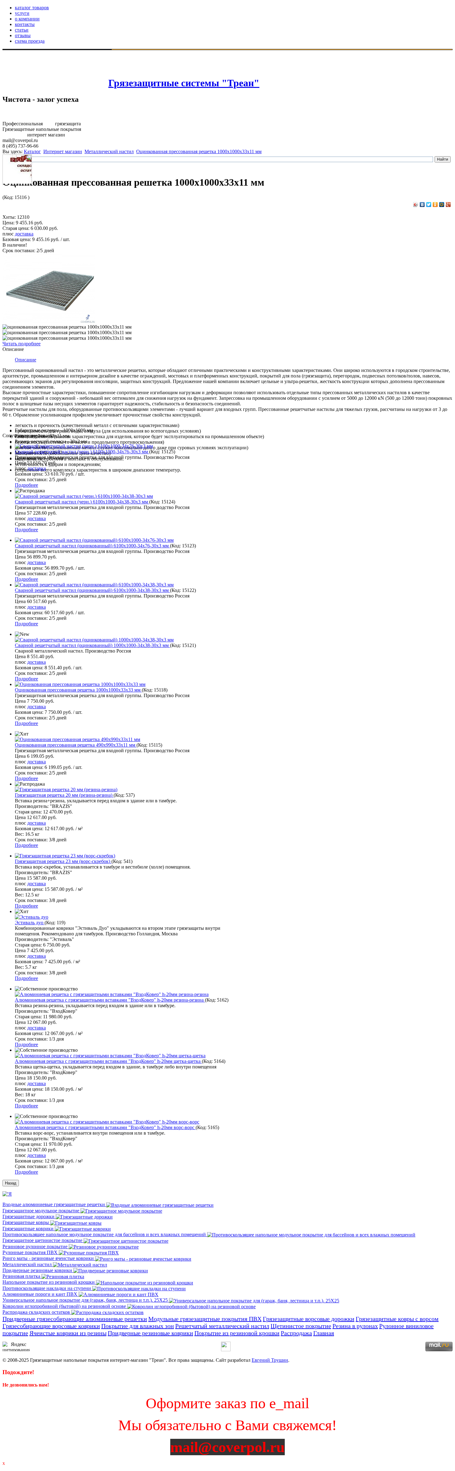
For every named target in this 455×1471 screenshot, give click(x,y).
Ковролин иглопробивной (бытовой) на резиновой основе (64, 1306)
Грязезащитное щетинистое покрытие (43, 1240)
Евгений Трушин (270, 1360)
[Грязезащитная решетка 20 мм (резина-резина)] (66, 789)
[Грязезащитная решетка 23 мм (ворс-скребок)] (65, 855)
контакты (25, 24)
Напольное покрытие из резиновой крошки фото (56, 85)
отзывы (23, 35)
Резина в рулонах (355, 1325)
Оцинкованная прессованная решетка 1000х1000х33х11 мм (199, 151)
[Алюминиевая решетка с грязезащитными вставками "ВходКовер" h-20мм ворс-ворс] (107, 1121)
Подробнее (26, 485)
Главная (323, 1333)
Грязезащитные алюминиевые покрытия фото (53, 68)
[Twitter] (429, 205)
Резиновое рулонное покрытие (35, 1246)
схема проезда (30, 41)
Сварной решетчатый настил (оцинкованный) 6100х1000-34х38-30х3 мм (92, 590)
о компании (27, 18)
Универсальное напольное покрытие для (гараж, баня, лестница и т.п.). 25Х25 (85, 1300)
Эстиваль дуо (30, 922)
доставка (24, 233)
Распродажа (296, 1333)
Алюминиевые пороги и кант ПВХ (40, 1294)
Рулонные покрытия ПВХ (30, 1252)
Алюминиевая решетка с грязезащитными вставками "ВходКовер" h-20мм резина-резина (110, 1000)
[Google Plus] (448, 205)
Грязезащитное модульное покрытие (41, 1210)
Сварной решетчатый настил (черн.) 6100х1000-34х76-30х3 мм (82, 451)
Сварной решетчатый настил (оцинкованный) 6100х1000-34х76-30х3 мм (92, 545)
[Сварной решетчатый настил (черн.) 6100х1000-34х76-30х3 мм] (84, 446)
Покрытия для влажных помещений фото (49, 63)
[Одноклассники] (435, 205)
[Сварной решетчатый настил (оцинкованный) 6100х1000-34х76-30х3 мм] (94, 540)
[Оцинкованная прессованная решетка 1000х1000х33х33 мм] (80, 684)
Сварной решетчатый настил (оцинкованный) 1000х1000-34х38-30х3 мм (92, 645)
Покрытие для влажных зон (137, 1325)
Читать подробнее (21, 343)
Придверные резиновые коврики (37, 1270)
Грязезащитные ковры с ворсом (397, 1318)
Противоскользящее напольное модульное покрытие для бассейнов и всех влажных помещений (104, 1234)
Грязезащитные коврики (28, 1228)
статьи (21, 29)
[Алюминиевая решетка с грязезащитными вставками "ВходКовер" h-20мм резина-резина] (112, 994)
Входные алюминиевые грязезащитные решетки (54, 1204)
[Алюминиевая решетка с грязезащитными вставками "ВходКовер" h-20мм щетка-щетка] (110, 1055)
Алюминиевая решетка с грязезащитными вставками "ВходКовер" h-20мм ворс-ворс (105, 1127)
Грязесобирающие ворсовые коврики (51, 1325)
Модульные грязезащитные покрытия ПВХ (205, 1318)
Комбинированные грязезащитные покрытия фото (58, 74)
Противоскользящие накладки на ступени (47, 1288)
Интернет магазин (62, 151)
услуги (22, 13)
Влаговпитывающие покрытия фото (43, 57)
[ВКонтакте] (422, 205)
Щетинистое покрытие (301, 1325)
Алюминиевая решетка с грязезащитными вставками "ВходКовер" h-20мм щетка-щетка (108, 1061)
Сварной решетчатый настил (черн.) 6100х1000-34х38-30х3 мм (82, 501)
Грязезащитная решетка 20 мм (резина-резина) (64, 795)
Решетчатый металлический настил (222, 1325)
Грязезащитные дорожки (29, 1216)
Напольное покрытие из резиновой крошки (49, 1282)
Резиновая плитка (21, 1276)
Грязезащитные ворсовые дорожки (308, 1318)
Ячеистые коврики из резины (67, 1333)
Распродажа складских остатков (36, 1312)
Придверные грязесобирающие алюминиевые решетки (74, 1318)
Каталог (32, 151)
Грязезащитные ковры (26, 1222)
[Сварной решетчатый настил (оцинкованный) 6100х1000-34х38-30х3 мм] (94, 584)
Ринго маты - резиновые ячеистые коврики (48, 1258)
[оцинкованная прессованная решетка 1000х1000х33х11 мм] (48, 321)
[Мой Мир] (442, 205)
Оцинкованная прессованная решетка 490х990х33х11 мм (75, 745)
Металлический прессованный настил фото (51, 80)
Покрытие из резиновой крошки (237, 1333)
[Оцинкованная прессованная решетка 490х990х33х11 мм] (77, 739)
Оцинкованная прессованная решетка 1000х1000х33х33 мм (78, 689)
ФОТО (11, 51)
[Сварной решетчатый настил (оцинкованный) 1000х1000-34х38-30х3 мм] (94, 639)
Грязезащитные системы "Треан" (183, 82)
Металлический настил (109, 151)
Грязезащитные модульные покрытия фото (65, 52)
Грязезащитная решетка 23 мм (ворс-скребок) (63, 861)
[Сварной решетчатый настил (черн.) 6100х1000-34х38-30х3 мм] (84, 496)
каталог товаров (32, 7)
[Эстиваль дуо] (31, 917)
